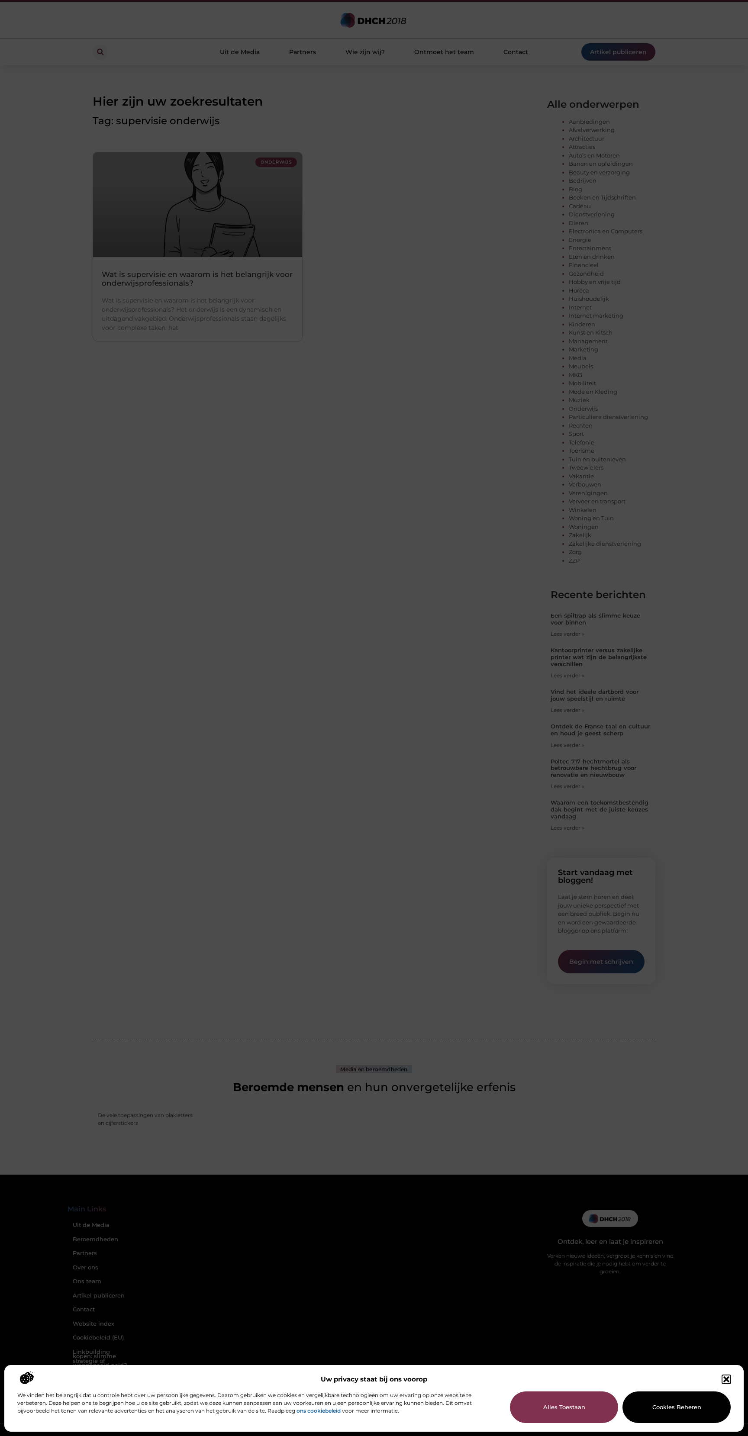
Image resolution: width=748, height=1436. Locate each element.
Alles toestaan (564, 1407)
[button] (726, 1379)
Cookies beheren (676, 1407)
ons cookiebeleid (319, 1410)
